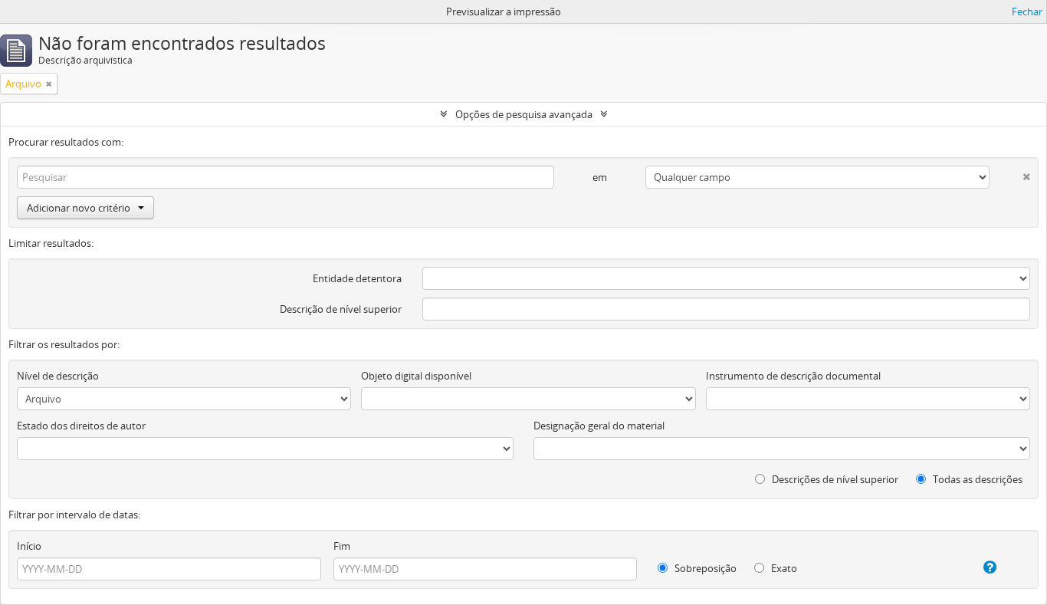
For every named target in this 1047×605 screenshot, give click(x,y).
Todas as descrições (976, 479)
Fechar (1027, 11)
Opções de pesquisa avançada (523, 114)
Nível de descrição (58, 376)
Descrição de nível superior (341, 309)
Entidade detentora (357, 278)
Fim (341, 546)
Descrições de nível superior (834, 479)
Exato (783, 568)
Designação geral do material (599, 425)
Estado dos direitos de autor (81, 425)
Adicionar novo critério (78, 208)
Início (29, 546)
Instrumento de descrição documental (793, 376)
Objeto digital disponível (416, 376)
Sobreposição (704, 568)
